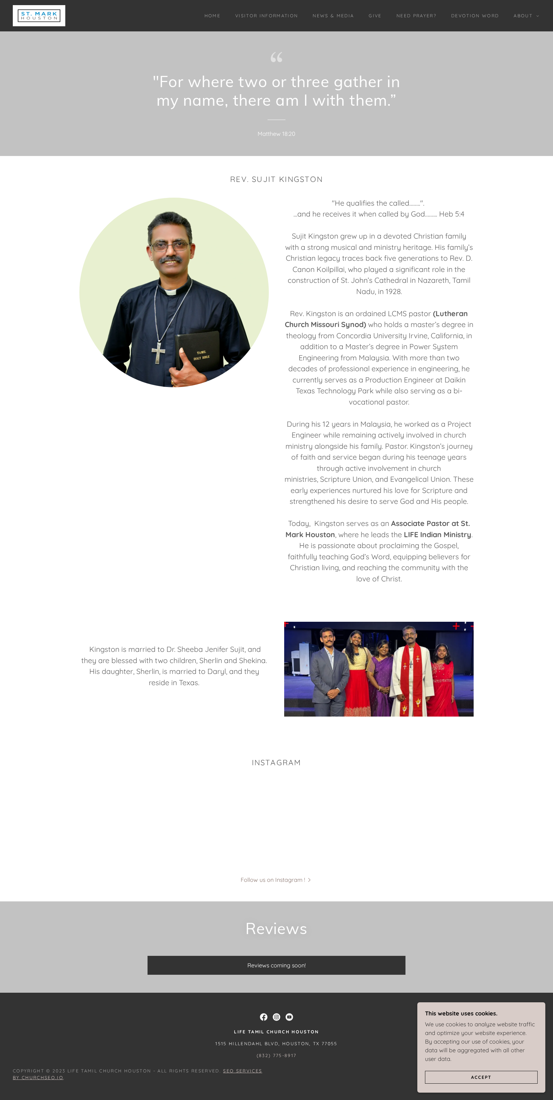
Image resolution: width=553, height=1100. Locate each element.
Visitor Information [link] (266, 16)
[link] (39, 15)
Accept (481, 1077)
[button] (524, 16)
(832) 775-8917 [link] (277, 1055)
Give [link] (375, 16)
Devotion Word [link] (475, 16)
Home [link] (212, 16)
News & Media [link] (333, 16)
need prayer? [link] (417, 16)
